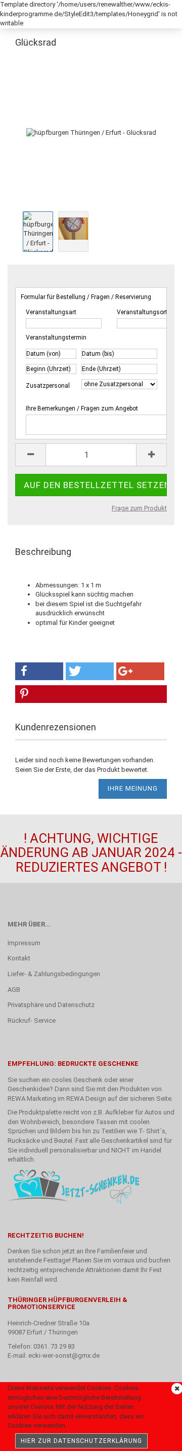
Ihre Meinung (133, 788)
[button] (39, 671)
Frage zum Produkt (139, 508)
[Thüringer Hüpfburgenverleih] (33, 12)
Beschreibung (43, 551)
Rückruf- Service (32, 1020)
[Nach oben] (154, 1435)
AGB (14, 989)
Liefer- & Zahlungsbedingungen (54, 974)
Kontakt (19, 958)
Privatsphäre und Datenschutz (51, 1005)
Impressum (24, 943)
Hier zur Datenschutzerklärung (81, 1440)
